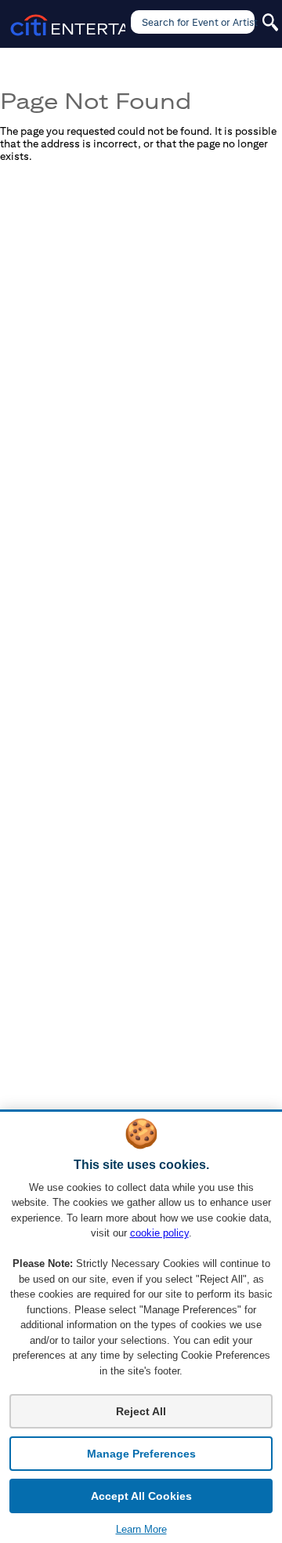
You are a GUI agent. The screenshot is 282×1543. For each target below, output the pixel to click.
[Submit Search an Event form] (270, 22)
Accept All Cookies (141, 1496)
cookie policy (159, 1233)
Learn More (141, 1529)
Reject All (141, 1411)
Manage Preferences (141, 1453)
